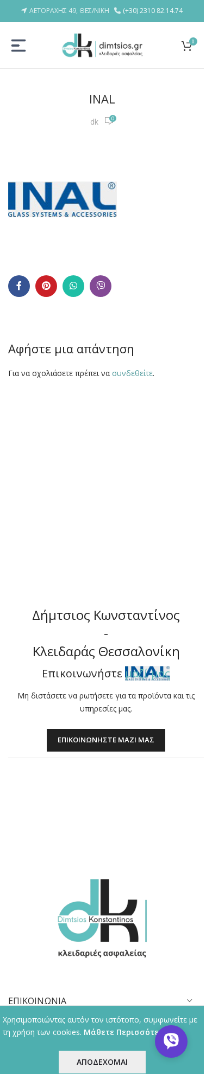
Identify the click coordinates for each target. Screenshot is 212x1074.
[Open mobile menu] (18, 45)
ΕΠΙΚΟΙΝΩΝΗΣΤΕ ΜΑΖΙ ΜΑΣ (106, 740)
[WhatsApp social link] (73, 286)
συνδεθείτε (132, 373)
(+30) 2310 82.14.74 (153, 10)
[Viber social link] (100, 286)
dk (94, 122)
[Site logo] (102, 44)
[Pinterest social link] (46, 286)
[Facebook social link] (19, 286)
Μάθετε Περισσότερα (126, 1032)
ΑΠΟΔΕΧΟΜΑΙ (102, 1062)
